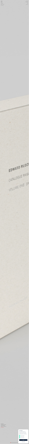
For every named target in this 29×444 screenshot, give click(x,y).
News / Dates (2, 4)
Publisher (2, 3)
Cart (27, 3)
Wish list (27, 4)
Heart (10, 222)
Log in (27, 2)
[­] (2, 222)
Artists (1, 2)
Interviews (2, 5)
